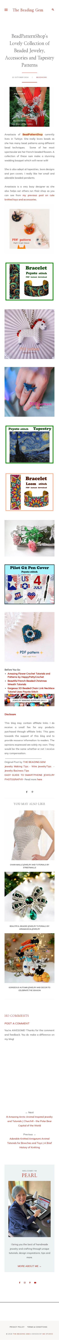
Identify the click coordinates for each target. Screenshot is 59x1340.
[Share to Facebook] (26, 791)
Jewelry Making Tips (16, 766)
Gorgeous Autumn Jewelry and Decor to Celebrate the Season (29, 988)
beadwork (41, 77)
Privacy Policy (17, 1327)
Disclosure (10, 714)
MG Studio (48, 1334)
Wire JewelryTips (41, 766)
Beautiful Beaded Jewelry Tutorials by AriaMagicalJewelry (29, 927)
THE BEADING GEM (34, 761)
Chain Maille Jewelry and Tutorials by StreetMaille (29, 866)
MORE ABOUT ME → (29, 1266)
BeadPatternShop (33, 134)
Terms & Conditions (37, 1327)
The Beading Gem (28, 10)
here (39, 779)
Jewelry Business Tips (17, 770)
